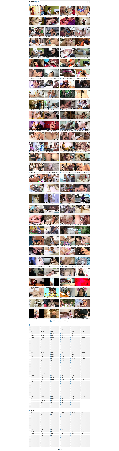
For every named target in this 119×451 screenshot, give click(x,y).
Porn (34, 1)
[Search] (88, 2)
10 (68, 321)
